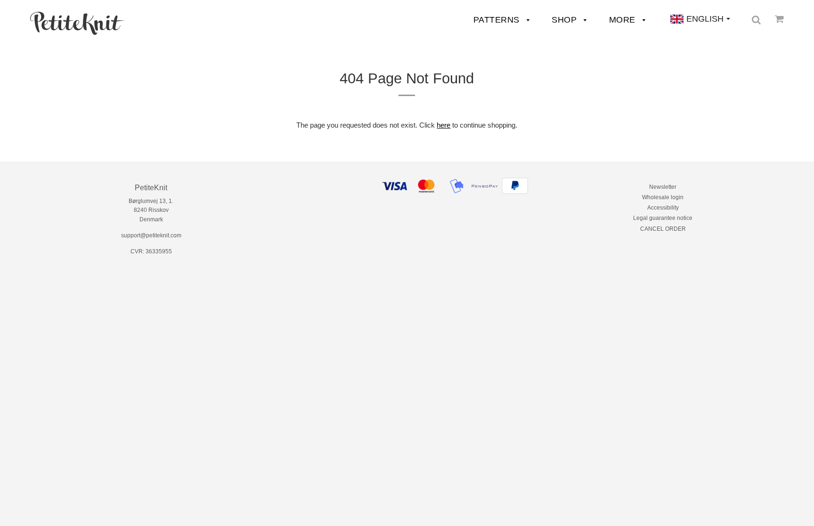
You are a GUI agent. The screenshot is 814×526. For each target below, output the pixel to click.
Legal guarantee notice (662, 218)
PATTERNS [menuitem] (497, 19)
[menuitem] (77, 23)
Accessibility (663, 207)
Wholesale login (663, 197)
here (443, 125)
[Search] (756, 19)
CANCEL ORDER (663, 229)
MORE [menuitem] (623, 19)
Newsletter (662, 187)
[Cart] (779, 18)
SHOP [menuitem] (565, 19)
